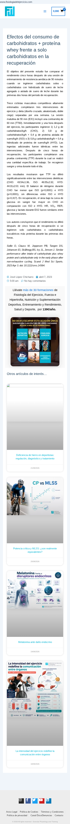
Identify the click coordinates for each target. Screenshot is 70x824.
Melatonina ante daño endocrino (35, 642)
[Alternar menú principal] (45, 11)
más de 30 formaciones (38, 290)
